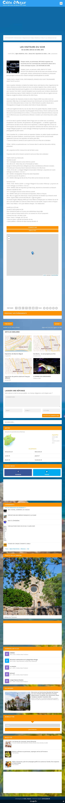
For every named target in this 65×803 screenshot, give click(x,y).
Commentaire (32, 227)
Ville (50, 697)
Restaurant (34, 661)
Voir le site (32, 230)
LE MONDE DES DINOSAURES (42, 376)
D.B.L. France (27, 798)
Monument (52, 695)
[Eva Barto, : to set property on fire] (46, 343)
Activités (39, 694)
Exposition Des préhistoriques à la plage (22, 515)
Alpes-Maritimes (19, 53)
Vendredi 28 (38, 460)
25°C (8, 444)
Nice (26, 53)
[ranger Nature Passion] (7, 681)
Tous (6, 549)
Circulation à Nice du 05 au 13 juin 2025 (21, 526)
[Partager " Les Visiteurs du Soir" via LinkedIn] (30, 308)
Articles (18, 654)
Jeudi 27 (37, 456)
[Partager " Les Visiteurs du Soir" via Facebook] (16, 308)
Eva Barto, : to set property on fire (44, 354)
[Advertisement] (32, 19)
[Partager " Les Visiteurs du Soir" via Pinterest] (26, 308)
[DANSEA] (7, 654)
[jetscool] (7, 674)
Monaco (23, 549)
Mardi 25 (7, 460)
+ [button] (8, 236)
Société (40, 697)
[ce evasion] (7, 667)
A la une (33, 694)
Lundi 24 (7, 456)
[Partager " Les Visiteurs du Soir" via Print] (36, 308)
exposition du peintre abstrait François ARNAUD (17, 377)
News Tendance (24, 654)
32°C (13, 439)
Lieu (47, 695)
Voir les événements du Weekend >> (15, 507)
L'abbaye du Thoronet (10, 617)
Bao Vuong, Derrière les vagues (19, 510)
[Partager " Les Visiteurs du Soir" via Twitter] (19, 308)
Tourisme (45, 697)
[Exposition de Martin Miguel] (18, 343)
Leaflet (44, 275)
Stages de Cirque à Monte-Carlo (19, 543)
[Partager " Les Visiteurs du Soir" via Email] (33, 308)
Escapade (42, 695)
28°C (8, 438)
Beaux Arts (32, 53)
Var (28, 549)
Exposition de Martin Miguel (14, 354)
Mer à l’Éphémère (13, 520)
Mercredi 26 (38, 452)
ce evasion (13, 666)
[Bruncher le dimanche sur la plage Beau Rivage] (7, 661)
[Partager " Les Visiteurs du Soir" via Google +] (23, 308)
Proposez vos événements (15, 313)
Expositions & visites (41, 53)
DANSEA (12, 653)
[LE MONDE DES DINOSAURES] (46, 366)
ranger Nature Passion (16, 680)
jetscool (12, 673)
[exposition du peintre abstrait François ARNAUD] (18, 366)
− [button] (8, 239)
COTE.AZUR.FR (46, 798)
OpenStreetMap (54, 275)
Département (35, 695)
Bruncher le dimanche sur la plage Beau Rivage (24, 659)
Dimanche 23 (9, 452)
